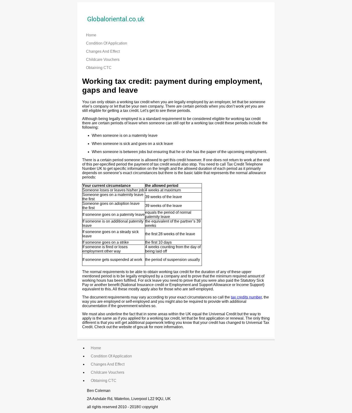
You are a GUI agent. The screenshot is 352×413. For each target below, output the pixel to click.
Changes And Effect (103, 51)
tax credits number (246, 297)
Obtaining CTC (99, 68)
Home (91, 35)
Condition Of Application (106, 43)
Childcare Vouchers (102, 59)
